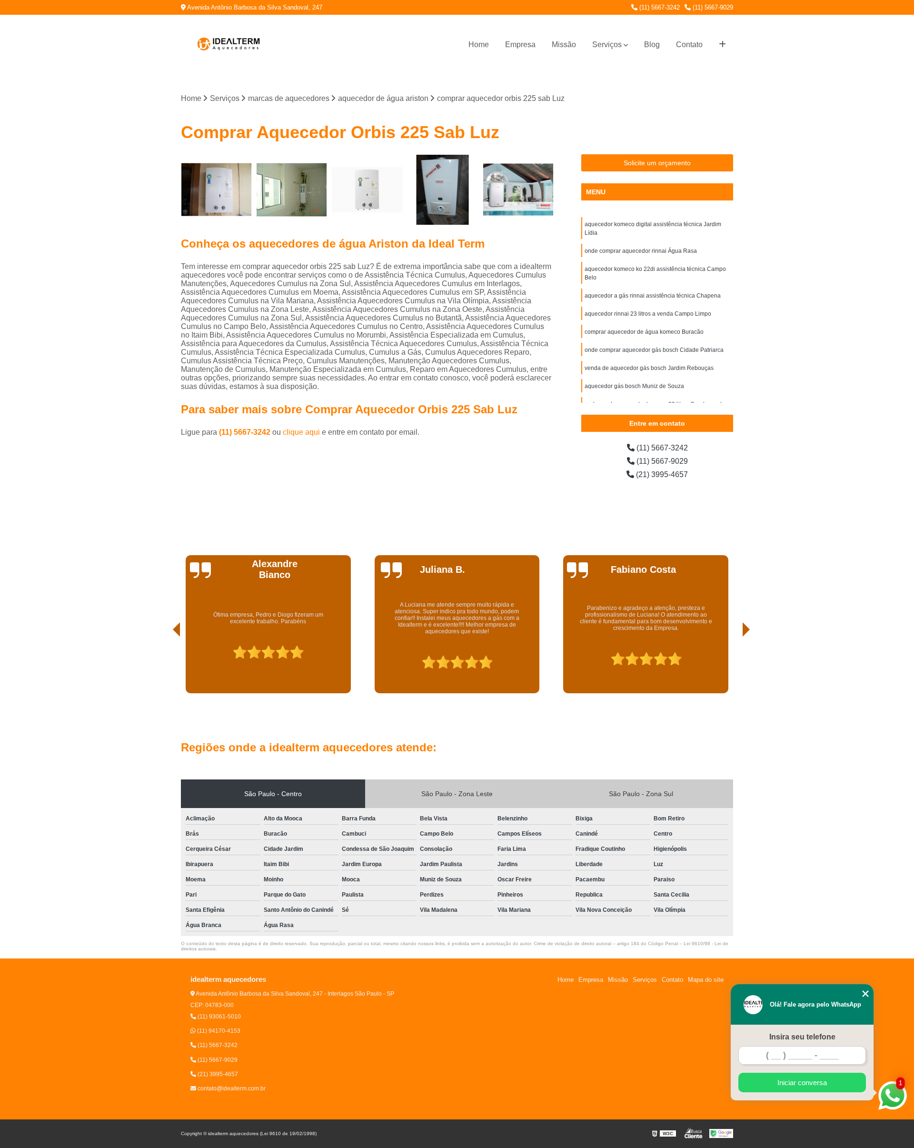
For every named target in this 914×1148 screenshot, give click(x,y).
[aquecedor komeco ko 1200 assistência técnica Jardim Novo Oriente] (442, 189)
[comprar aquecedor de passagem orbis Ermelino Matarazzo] (518, 189)
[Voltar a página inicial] (228, 44)
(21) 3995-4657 (661, 474)
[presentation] (163, 666)
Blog (652, 44)
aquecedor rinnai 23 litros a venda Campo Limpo (648, 313)
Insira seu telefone (802, 1037)
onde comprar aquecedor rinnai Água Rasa (641, 251)
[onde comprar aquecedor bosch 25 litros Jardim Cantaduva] (367, 189)
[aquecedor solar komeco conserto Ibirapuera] (292, 189)
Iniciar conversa (802, 1082)
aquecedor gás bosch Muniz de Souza (634, 386)
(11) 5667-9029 (712, 7)
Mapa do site (706, 979)
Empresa (520, 44)
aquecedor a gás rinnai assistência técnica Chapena (653, 295)
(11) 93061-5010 (218, 1016)
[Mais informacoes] (722, 44)
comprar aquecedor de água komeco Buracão (644, 332)
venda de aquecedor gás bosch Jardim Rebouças (649, 368)
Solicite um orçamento (657, 163)
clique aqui (301, 432)
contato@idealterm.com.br (231, 1088)
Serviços (607, 44)
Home (478, 44)
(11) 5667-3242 (658, 7)
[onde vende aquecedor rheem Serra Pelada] (216, 189)
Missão (564, 44)
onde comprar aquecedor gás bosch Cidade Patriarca (654, 350)
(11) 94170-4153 (218, 1031)
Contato (689, 44)
